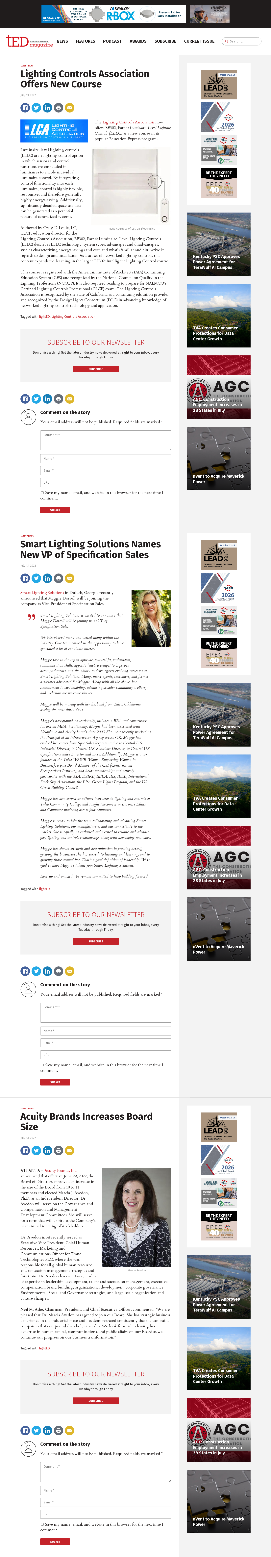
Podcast (112, 41)
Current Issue (199, 41)
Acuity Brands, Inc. (60, 1170)
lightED (44, 317)
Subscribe (165, 41)
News (62, 41)
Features (85, 41)
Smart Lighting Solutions (42, 592)
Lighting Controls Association (128, 122)
